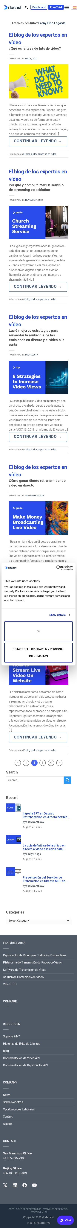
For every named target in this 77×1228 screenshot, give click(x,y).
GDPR (11, 1209)
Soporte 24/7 (11, 1036)
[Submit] (67, 780)
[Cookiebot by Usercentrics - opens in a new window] (56, 567)
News (6, 1095)
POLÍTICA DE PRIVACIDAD (28, 1209)
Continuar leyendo (38, 141)
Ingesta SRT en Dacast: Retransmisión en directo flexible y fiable (46, 815)
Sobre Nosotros (13, 1102)
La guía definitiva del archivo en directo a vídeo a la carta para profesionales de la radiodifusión (45, 847)
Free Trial (56, 7)
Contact (8, 1116)
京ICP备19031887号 (38, 1223)
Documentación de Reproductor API (25, 1065)
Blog (6, 1051)
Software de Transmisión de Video (24, 970)
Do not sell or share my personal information (38, 653)
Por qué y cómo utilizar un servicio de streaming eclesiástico (36, 187)
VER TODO (9, 984)
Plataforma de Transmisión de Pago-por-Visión (32, 962)
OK (38, 631)
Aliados (8, 1124)
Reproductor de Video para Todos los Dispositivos (35, 955)
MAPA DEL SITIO (39, 1212)
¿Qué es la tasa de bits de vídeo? (35, 48)
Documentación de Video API (21, 1058)
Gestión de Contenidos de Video (23, 977)
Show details (57, 615)
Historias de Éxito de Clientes (21, 1043)
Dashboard (38, 7)
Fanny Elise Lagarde (51, 23)
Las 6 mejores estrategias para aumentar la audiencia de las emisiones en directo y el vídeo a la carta (36, 337)
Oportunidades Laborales (19, 1109)
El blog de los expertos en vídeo (39, 154)
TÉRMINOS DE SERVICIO (55, 1209)
